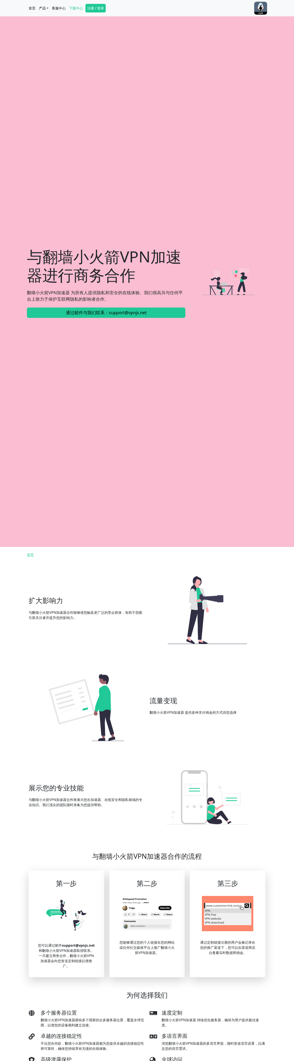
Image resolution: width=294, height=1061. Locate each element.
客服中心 (59, 8)
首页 (32, 8)
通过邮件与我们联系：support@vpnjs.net (106, 312)
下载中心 (76, 8)
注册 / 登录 (95, 8)
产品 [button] (42, 8)
